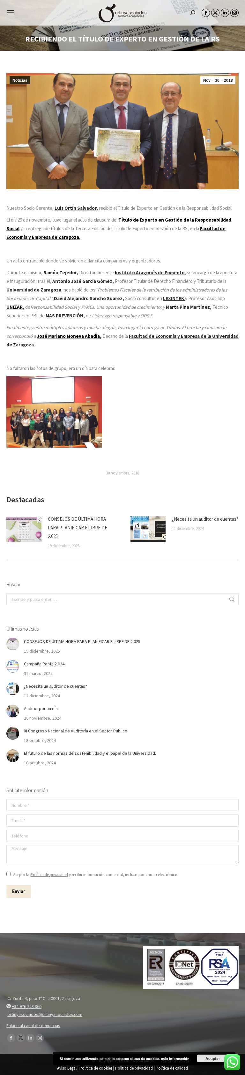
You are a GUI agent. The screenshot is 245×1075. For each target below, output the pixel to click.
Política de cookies (95, 1068)
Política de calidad (172, 1068)
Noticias (19, 80)
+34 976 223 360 (26, 1006)
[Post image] (23, 529)
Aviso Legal (67, 1068)
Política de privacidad (49, 874)
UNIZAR (14, 307)
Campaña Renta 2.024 (44, 664)
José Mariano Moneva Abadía (68, 336)
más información (175, 1058)
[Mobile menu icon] (10, 13)
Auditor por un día (41, 708)
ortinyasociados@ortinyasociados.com (44, 1014)
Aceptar (212, 1058)
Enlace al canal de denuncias (33, 1025)
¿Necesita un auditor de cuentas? (205, 519)
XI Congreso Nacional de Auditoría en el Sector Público (75, 731)
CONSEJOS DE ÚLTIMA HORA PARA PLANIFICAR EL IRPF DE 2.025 (77, 527)
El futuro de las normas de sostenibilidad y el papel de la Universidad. (90, 753)
